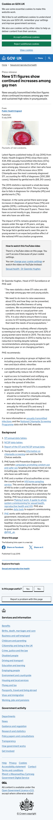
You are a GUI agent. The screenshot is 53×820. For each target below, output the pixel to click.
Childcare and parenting (14, 640)
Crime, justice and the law (15, 650)
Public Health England (12, 111)
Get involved (8, 751)
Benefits (6, 625)
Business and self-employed (16, 635)
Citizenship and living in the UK (17, 645)
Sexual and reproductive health (23, 65)
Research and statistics (14, 731)
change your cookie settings (28, 261)
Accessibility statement (14, 766)
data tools (19, 509)
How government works (14, 746)
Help (4, 762)
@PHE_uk (9, 532)
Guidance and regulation (14, 726)
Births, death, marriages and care (18, 630)
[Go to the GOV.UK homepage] (12, 58)
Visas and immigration (13, 695)
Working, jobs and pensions (15, 700)
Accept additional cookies (26, 37)
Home (4, 65)
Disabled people (10, 655)
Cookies (23, 762)
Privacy (13, 762)
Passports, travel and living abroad (19, 690)
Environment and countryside (16, 675)
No (40, 588)
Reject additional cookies (26, 43)
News (5, 721)
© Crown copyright (26, 813)
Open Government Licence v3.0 (18, 790)
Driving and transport (12, 660)
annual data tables (15, 438)
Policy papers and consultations (18, 736)
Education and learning (13, 665)
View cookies (26, 50)
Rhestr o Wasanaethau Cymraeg (18, 774)
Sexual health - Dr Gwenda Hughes (23, 268)
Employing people (11, 670)
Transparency (9, 741)
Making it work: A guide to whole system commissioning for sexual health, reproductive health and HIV (25, 503)
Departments (8, 716)
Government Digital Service (15, 777)
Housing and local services (15, 680)
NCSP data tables (13, 442)
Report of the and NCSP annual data (24, 446)
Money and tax (9, 685)
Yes (29, 588)
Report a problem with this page (26, 599)
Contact (32, 766)
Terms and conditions (12, 770)
